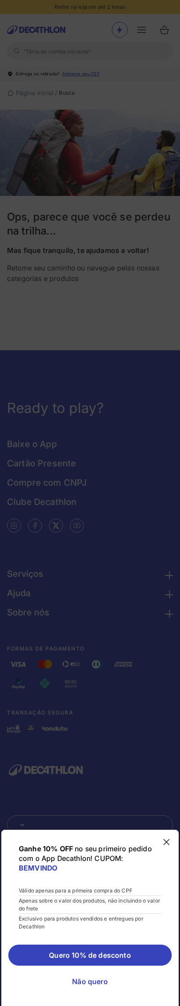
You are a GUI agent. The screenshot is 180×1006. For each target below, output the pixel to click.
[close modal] (166, 842)
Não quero (89, 981)
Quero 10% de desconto (90, 955)
